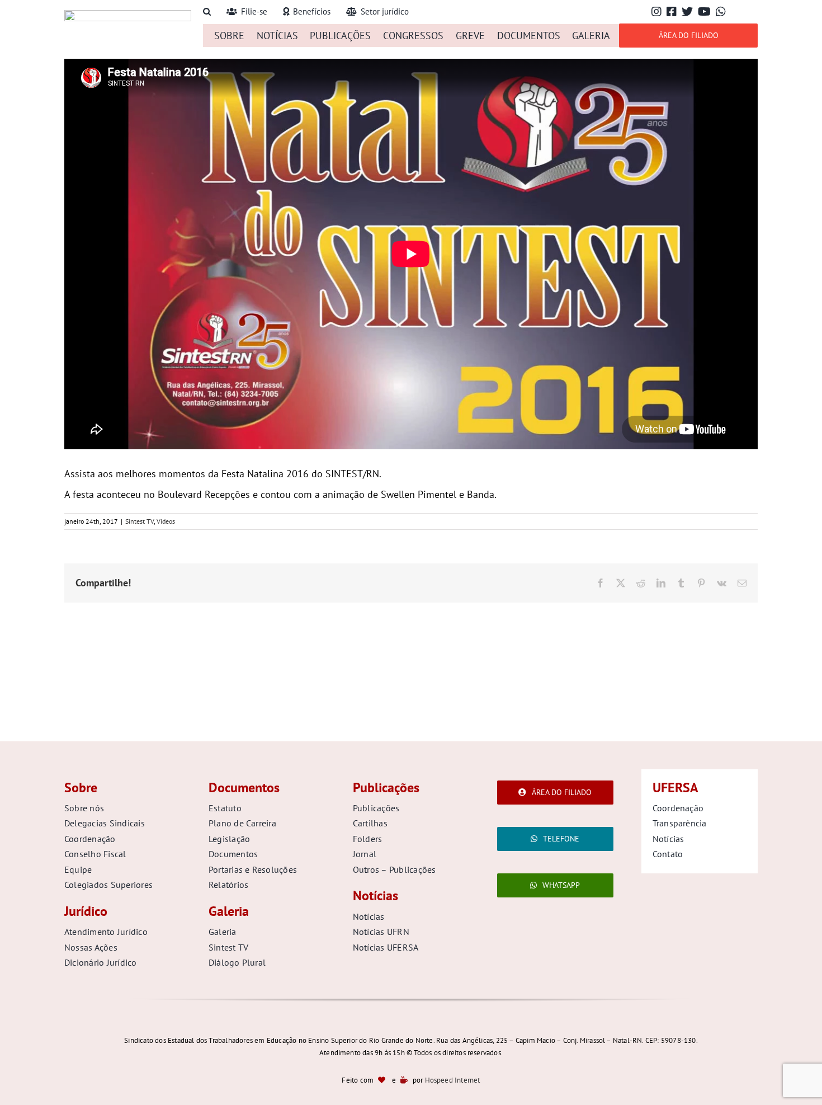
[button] (207, 12)
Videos (166, 521)
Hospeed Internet (452, 1080)
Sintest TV (139, 521)
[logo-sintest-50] (127, 14)
